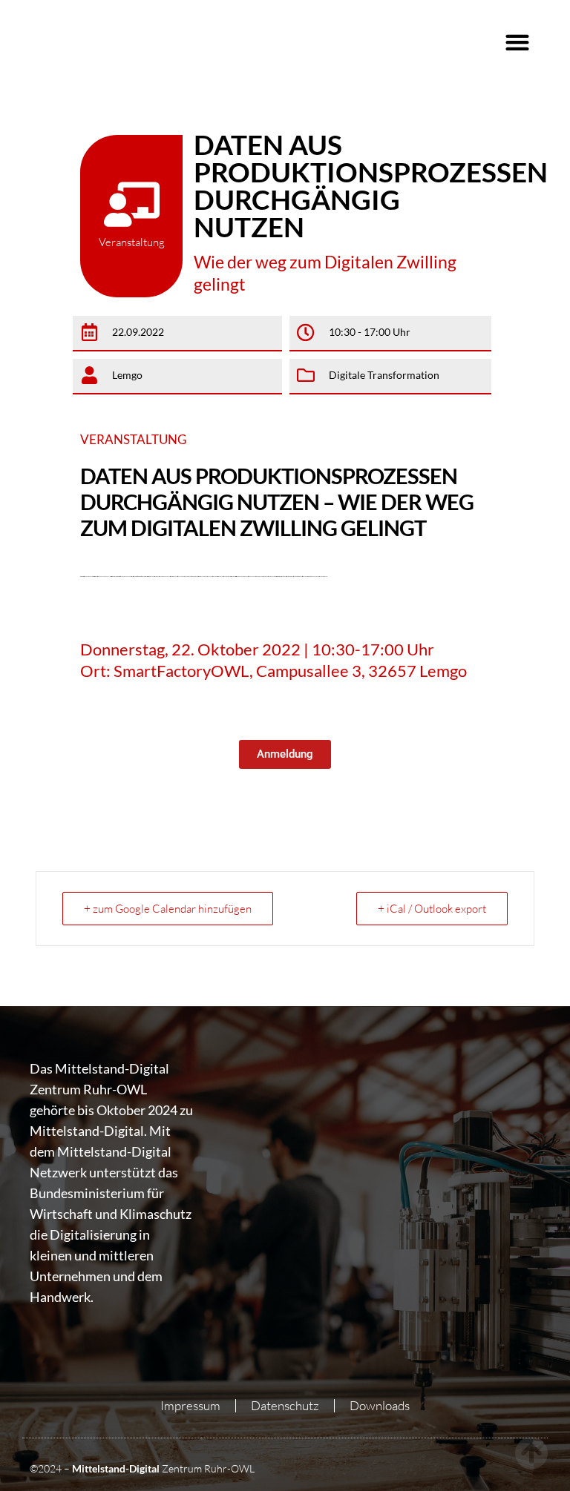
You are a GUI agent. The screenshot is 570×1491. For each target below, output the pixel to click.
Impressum (190, 1405)
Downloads (380, 1405)
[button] (518, 42)
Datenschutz (285, 1405)
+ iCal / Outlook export (432, 909)
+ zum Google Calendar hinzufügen (168, 909)
